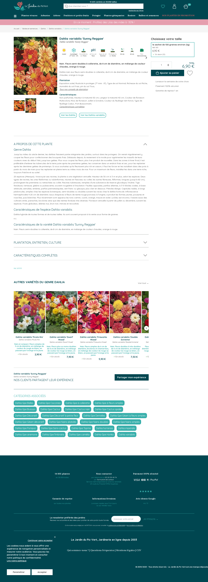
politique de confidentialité (116, 525)
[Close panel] (55, 537)
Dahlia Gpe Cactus (50, 409)
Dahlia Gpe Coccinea (49, 403)
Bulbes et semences (30, 28)
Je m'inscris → (150, 519)
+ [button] (168, 65)
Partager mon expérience (131, 377)
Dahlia (43, 28)
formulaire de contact (105, 479)
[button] (163, 6)
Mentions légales (125, 550)
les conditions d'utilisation (135, 525)
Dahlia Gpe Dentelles (94, 415)
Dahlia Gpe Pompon (25, 428)
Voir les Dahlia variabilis (92, 115)
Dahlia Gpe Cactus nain (77, 409)
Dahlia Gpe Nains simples (126, 421)
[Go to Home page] (31, 6)
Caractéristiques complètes (71, 106)
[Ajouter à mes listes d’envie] (189, 72)
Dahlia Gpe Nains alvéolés (62, 421)
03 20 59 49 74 (111, 477)
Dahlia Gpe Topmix (81, 428)
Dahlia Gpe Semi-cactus (53, 428)
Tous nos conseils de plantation (73, 89)
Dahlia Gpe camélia (79, 434)
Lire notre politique (16, 561)
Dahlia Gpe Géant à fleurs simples (128, 415)
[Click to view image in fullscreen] (35, 66)
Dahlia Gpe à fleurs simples (109, 403)
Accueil (16, 28)
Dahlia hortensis (104, 428)
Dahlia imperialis (126, 428)
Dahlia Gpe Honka (104, 434)
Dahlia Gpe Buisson (25, 409)
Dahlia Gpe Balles (24, 403)
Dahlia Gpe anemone (26, 434)
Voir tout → (143, 283)
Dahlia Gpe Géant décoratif (29, 421)
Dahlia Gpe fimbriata (53, 434)
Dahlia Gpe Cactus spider (108, 409)
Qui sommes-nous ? (78, 550)
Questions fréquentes (102, 550)
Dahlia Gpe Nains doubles (94, 421)
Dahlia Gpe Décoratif (26, 415)
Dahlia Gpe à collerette (78, 403)
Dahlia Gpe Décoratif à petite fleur (60, 415)
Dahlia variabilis (55, 28)
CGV (138, 550)
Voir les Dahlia (68, 115)
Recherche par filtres (136, 10)
